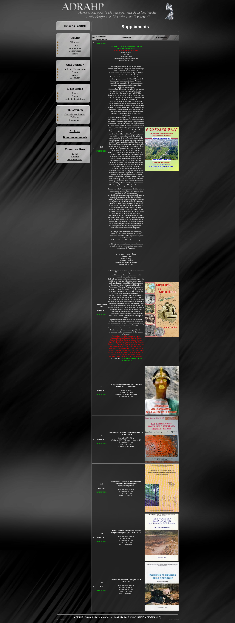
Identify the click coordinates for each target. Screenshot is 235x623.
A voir (75, 72)
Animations (75, 48)
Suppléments (75, 120)
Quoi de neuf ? (75, 64)
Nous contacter (74, 159)
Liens (75, 153)
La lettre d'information (75, 69)
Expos (75, 45)
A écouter (75, 77)
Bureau (74, 96)
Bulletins (74, 117)
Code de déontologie (75, 99)
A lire (75, 74)
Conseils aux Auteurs (74, 114)
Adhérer (75, 156)
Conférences (75, 50)
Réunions (75, 42)
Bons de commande (75, 137)
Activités (75, 37)
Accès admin (173, 619)
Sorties (75, 53)
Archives (74, 131)
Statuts (75, 93)
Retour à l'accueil (75, 25)
